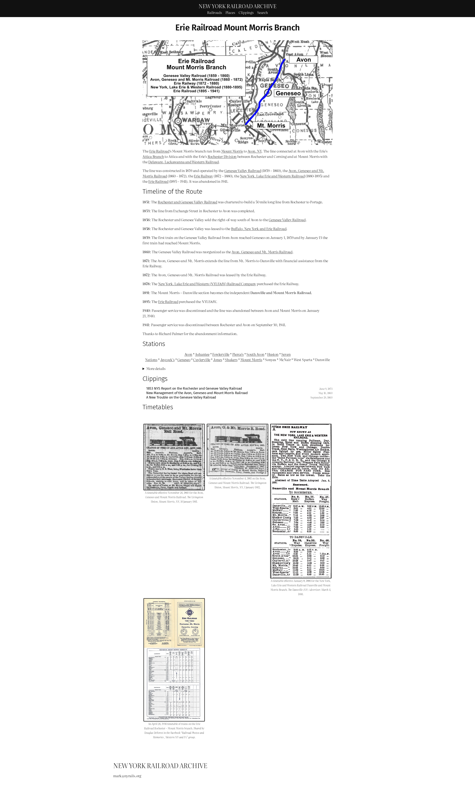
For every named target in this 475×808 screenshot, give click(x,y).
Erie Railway (203, 175)
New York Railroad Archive (237, 6)
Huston (273, 354)
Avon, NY (254, 151)
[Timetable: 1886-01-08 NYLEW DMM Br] (301, 501)
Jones (217, 359)
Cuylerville (201, 359)
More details (156, 368)
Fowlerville (220, 354)
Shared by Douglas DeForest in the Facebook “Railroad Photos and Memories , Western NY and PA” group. (174, 732)
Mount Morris (232, 151)
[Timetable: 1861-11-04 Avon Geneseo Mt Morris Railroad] (237, 450)
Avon (188, 354)
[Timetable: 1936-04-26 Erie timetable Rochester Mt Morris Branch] (174, 660)
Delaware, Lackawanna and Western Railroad (183, 161)
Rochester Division (222, 156)
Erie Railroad (159, 151)
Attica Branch (153, 156)
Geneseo (183, 359)
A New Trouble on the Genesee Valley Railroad (181, 397)
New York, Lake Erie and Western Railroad (272, 175)
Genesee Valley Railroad (242, 170)
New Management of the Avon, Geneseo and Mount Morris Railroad (197, 393)
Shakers (231, 359)
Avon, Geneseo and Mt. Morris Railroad (262, 251)
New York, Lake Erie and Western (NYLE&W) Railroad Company (207, 283)
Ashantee (202, 354)
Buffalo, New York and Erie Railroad (258, 228)
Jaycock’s (167, 359)
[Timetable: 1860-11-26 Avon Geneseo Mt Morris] (174, 457)
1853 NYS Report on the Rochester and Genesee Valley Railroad (194, 388)
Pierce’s (238, 354)
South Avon (255, 354)
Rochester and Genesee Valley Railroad (187, 201)
